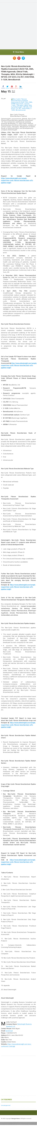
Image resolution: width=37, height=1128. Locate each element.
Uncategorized (5, 1105)
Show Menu (19, 52)
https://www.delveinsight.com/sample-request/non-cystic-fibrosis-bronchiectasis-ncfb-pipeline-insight (17, 180)
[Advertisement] (18, 27)
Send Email (9, 1031)
